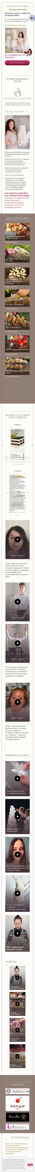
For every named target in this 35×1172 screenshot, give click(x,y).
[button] (27, 52)
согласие (21, 1165)
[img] (17, 232)
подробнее (10, 242)
